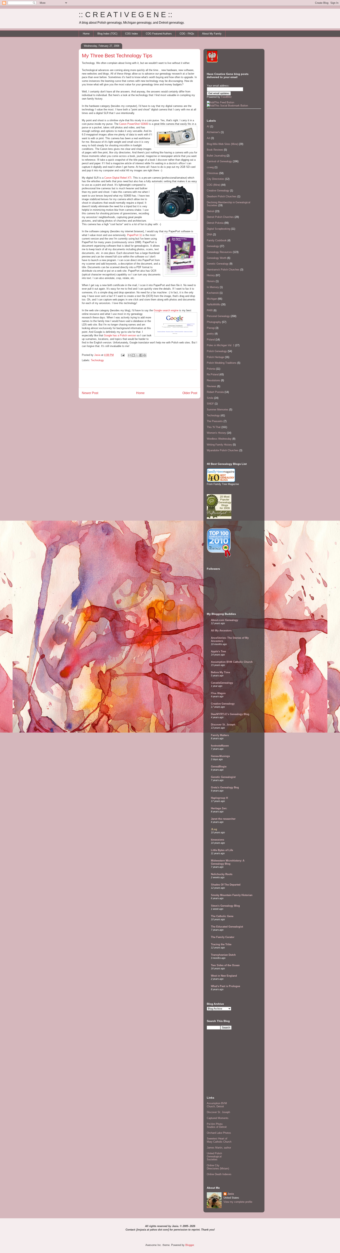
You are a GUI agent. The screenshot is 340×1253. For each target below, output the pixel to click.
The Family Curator (222, 937)
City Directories (215, 178)
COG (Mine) (213, 184)
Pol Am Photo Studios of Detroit (217, 1125)
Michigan (212, 298)
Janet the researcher (223, 818)
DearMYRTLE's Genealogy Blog (230, 714)
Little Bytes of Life (222, 850)
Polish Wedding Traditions (222, 362)
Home (86, 33)
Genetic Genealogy (218, 263)
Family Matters (220, 735)
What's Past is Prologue (225, 986)
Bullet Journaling (216, 155)
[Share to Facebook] (141, 355)
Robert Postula (215, 392)
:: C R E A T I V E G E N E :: (125, 14)
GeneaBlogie (218, 766)
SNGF (210, 403)
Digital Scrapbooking (218, 228)
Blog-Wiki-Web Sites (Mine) (222, 144)
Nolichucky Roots (221, 874)
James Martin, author (219, 1147)
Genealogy (213, 246)
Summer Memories (217, 409)
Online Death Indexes (219, 1174)
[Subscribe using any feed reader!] (220, 102)
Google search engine (166, 310)
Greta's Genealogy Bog (225, 787)
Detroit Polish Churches (220, 216)
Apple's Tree (218, 651)
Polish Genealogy (217, 351)
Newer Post (90, 393)
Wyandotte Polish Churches (222, 450)
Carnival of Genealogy (219, 161)
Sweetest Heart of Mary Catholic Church (219, 1140)
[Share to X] (137, 355)
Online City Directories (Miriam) (218, 1167)
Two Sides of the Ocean (225, 965)
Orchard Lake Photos (219, 1132)
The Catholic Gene (222, 916)
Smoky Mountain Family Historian (231, 895)
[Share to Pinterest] (145, 355)
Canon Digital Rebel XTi (117, 177)
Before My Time (220, 672)
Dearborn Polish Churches (222, 196)
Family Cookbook (217, 240)
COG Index (131, 33)
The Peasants (215, 421)
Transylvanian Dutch (223, 954)
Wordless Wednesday (219, 438)
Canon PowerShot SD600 (133, 123)
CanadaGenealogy (222, 682)
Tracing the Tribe (221, 944)
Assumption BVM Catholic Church (232, 661)
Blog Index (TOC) (107, 33)
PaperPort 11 (134, 235)
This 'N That (214, 427)
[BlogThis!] (133, 355)
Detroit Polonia (215, 222)
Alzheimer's (213, 132)
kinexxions (217, 839)
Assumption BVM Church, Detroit (217, 1105)
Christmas (212, 173)
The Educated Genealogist (227, 926)
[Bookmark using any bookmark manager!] (227, 105)
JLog (214, 829)
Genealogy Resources (219, 252)
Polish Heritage (215, 357)
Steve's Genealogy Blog (225, 905)
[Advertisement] (139, 379)
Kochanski (213, 292)
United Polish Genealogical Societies (214, 1156)
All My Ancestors (221, 630)
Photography (214, 322)
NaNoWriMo (213, 304)
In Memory (213, 287)
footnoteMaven (220, 745)
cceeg (210, 167)
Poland (211, 339)
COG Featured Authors (159, 33)
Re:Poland (213, 374)
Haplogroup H (219, 797)
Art (208, 138)
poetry (210, 333)
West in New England (224, 975)
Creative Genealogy (218, 190)
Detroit (210, 211)
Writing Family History (219, 444)
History (211, 275)
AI (208, 126)
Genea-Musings (220, 756)
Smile (210, 397)
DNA (209, 234)
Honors (211, 281)
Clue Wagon (218, 693)
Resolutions (213, 380)
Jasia (230, 1193)
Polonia (211, 368)
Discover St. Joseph (223, 724)
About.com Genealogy (224, 620)
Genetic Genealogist (223, 777)
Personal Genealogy (218, 316)
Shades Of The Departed (225, 884)
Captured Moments (217, 1118)
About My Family (212, 33)
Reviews (211, 386)
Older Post (189, 393)
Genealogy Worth (216, 257)
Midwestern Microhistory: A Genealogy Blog (227, 862)
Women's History (216, 432)
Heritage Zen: (219, 808)
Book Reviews (215, 149)
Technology (97, 360)
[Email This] (130, 355)
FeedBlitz (226, 96)
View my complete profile (238, 1201)
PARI (210, 310)
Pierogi (211, 327)
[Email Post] (122, 354)
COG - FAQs (187, 33)
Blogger (189, 1245)
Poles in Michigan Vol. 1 (220, 345)
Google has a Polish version (120, 335)
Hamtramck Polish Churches (223, 269)
